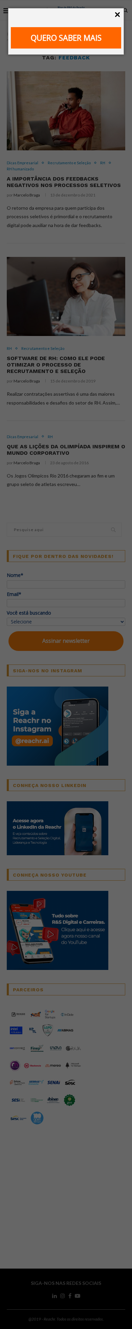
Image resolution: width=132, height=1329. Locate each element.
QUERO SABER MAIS (66, 37)
